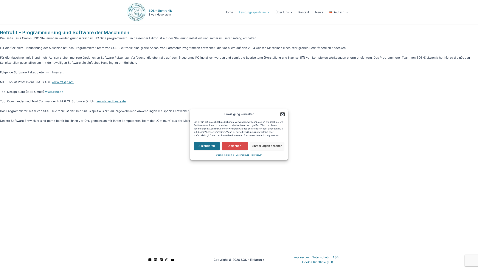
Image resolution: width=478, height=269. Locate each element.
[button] (282, 114)
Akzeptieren (206, 146)
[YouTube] (172, 260)
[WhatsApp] (166, 260)
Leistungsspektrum (252, 12)
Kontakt (303, 12)
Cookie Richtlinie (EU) (317, 262)
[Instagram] (155, 260)
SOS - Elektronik (160, 11)
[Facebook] (150, 260)
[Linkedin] (161, 260)
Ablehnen (234, 146)
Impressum (256, 154)
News (319, 12)
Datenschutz (242, 154)
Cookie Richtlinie (225, 154)
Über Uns (282, 12)
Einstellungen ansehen (267, 146)
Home (229, 12)
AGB (336, 257)
